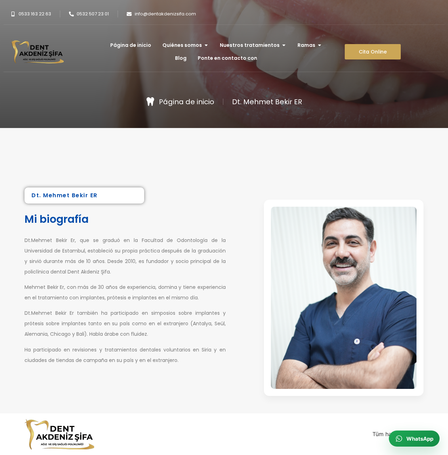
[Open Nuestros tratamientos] (283, 45)
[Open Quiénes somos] (206, 45)
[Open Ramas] (319, 45)
